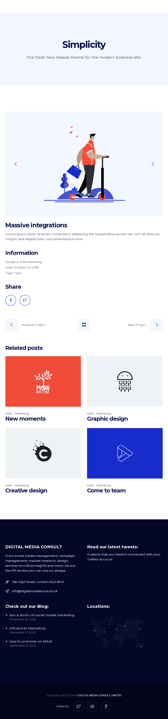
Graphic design (107, 418)
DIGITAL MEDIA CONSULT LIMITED (99, 695)
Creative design (26, 490)
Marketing (34, 261)
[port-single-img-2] (84, 164)
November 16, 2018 (22, 619)
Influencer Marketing (27, 628)
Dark (23, 261)
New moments (25, 418)
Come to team (106, 490)
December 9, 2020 (22, 632)
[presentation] (15, 164)
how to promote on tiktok (31, 641)
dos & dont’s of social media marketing (42, 615)
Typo (17, 273)
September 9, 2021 (22, 645)
